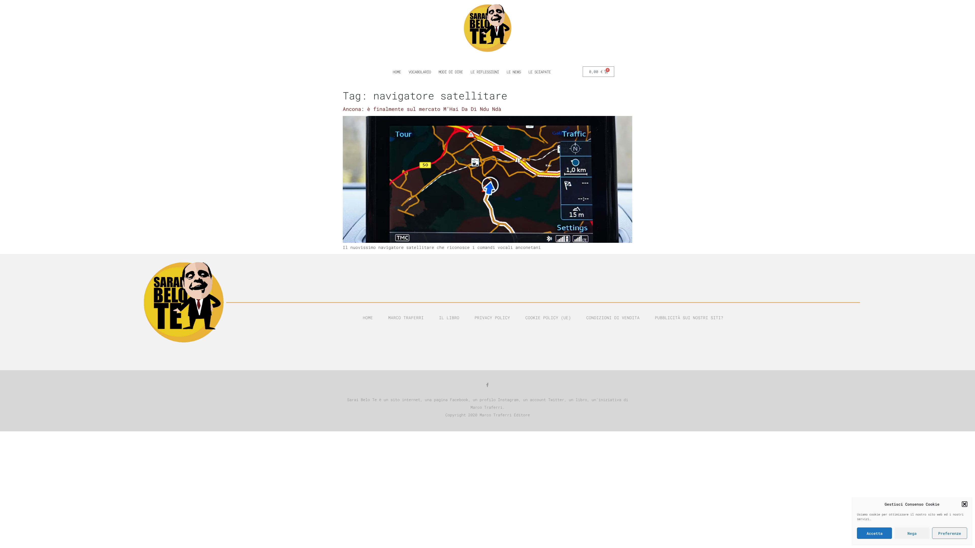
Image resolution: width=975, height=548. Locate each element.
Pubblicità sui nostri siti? (689, 317)
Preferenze (949, 533)
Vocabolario (420, 71)
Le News (514, 71)
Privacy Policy (492, 317)
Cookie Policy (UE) (548, 317)
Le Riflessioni (484, 71)
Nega (912, 533)
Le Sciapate (539, 71)
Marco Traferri (406, 317)
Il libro (449, 317)
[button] (964, 504)
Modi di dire (450, 71)
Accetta (875, 533)
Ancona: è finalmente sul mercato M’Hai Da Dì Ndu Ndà (422, 109)
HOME (397, 71)
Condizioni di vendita (613, 317)
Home (368, 317)
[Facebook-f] (487, 385)
